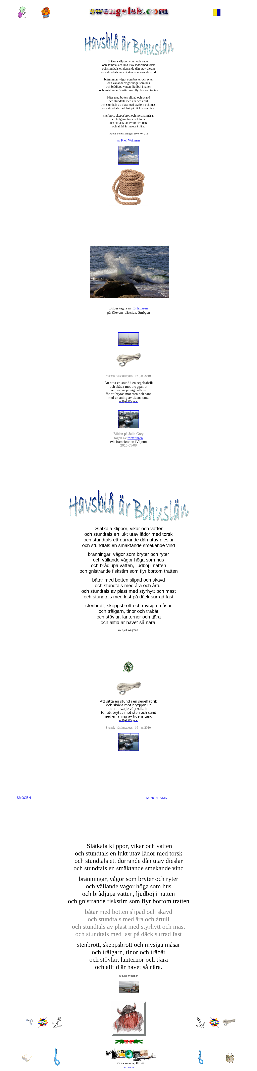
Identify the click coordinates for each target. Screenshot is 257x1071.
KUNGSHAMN (156, 797)
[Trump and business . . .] (216, 14)
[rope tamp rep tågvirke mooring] (229, 1025)
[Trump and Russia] (22, 17)
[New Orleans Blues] (57, 1067)
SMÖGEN (24, 797)
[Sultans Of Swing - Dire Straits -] (214, 1027)
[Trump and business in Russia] (45, 17)
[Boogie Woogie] (200, 1065)
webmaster (129, 1067)
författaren (140, 308)
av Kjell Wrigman (128, 140)
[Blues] (42, 1026)
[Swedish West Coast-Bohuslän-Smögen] (57, 1027)
